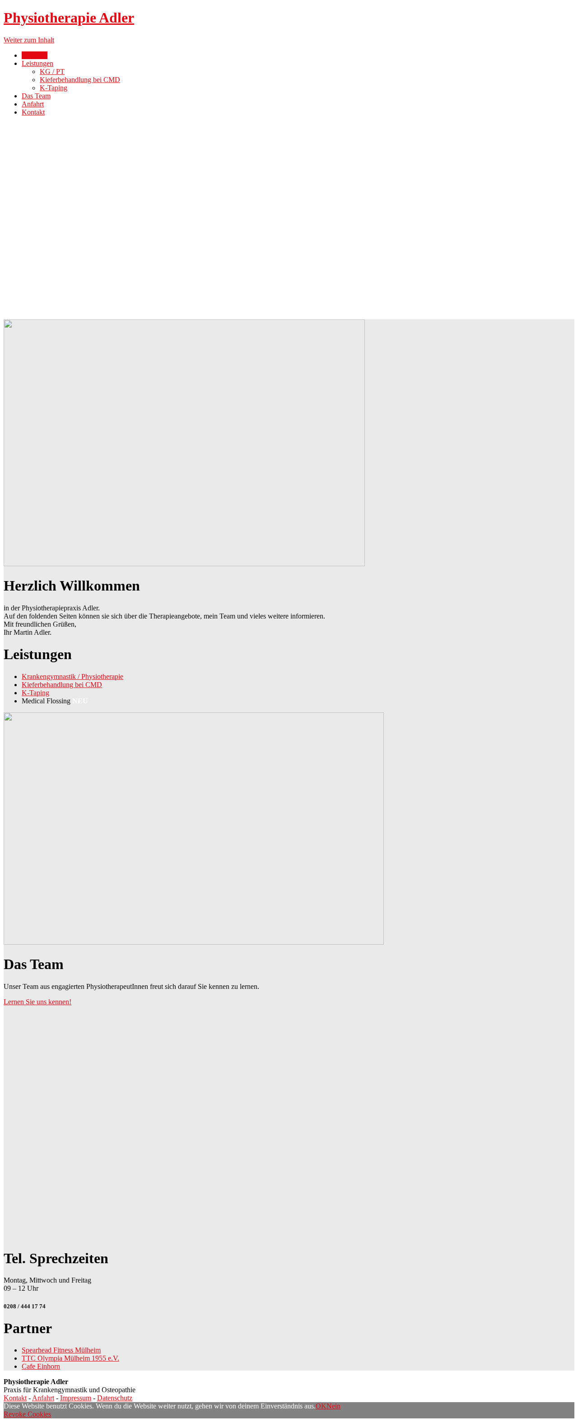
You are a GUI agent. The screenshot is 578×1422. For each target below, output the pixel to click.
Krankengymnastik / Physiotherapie (72, 676)
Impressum (75, 1398)
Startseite (34, 55)
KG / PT (52, 71)
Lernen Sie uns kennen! (37, 1002)
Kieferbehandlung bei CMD (80, 79)
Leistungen (37, 63)
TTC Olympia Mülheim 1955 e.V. (70, 1358)
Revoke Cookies (27, 1414)
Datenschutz (114, 1398)
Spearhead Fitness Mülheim (61, 1350)
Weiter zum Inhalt (29, 40)
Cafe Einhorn (41, 1366)
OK (321, 1406)
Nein (333, 1406)
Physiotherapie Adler (69, 17)
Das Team (36, 96)
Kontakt (33, 112)
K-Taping (53, 88)
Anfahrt (33, 104)
